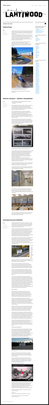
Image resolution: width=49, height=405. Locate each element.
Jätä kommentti (5, 228)
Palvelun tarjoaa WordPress (10, 401)
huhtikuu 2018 (37, 92)
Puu (8, 226)
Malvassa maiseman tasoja (39, 32)
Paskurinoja (7, 27)
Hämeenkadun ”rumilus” (39, 30)
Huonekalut (4, 105)
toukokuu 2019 (37, 85)
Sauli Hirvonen (4, 103)
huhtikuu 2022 (37, 70)
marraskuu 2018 (38, 89)
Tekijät (44, 5)
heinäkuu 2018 (37, 91)
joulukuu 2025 (37, 64)
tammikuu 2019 (37, 88)
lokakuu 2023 (37, 67)
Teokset (35, 5)
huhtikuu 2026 (37, 63)
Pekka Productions (38, 39)
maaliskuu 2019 (37, 86)
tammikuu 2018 (37, 93)
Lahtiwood (7, 226)
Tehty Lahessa (6, 5)
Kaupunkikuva (7, 105)
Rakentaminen (4, 106)
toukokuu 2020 (37, 79)
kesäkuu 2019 (37, 84)
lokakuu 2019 (37, 82)
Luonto (4, 34)
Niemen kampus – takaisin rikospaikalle (18, 98)
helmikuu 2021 (37, 75)
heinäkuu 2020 (37, 78)
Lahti (36, 49)
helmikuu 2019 (37, 87)
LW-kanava (40, 5)
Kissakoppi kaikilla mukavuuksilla (40, 31)
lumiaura (19, 223)
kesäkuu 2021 (37, 72)
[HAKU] (45, 23)
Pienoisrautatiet (38, 52)
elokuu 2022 (37, 69)
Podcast (37, 53)
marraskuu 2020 (38, 76)
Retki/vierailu (37, 55)
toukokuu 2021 (37, 73)
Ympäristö (6, 34)
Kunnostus (4, 226)
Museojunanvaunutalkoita (13, 220)
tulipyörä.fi (37, 40)
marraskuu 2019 (38, 81)
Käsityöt (37, 46)
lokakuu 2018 (37, 90)
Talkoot (7, 227)
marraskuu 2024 (38, 66)
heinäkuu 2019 (37, 83)
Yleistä (32, 5)
